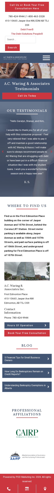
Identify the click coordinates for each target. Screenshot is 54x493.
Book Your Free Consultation (27, 333)
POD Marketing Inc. (25, 477)
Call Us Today (27, 95)
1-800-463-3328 (35, 16)
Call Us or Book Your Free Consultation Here (27, 7)
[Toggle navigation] (46, 58)
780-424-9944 (16, 16)
